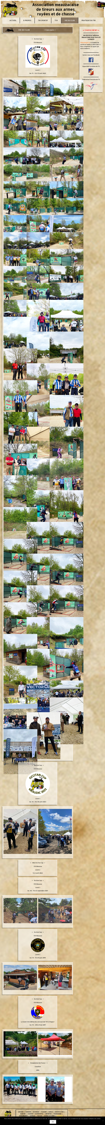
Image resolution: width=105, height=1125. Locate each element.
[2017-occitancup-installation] (55, 1044)
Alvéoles (32, 1115)
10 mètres (23, 1113)
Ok (53, 1121)
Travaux (39, 1115)
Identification (59, 1112)
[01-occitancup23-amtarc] (20, 831)
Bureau (51, 1112)
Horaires (20, 1112)
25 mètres (30, 1113)
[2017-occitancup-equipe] (20, 1089)
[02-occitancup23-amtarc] (55, 831)
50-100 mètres (39, 1113)
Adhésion (28, 1112)
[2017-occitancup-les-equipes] (20, 1044)
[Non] (103, 1121)
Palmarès (44, 1112)
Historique (36, 1112)
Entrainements (23, 1115)
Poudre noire (57, 1113)
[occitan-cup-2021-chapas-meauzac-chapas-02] (55, 910)
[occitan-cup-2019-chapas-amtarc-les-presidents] (55, 977)
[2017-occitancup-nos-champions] (55, 1089)
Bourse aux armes (49, 1115)
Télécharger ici (85, 42)
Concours (59, 1115)
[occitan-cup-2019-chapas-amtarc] (20, 977)
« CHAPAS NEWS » (91, 30)
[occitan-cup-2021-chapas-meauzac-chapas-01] (20, 910)
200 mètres (48, 1113)
